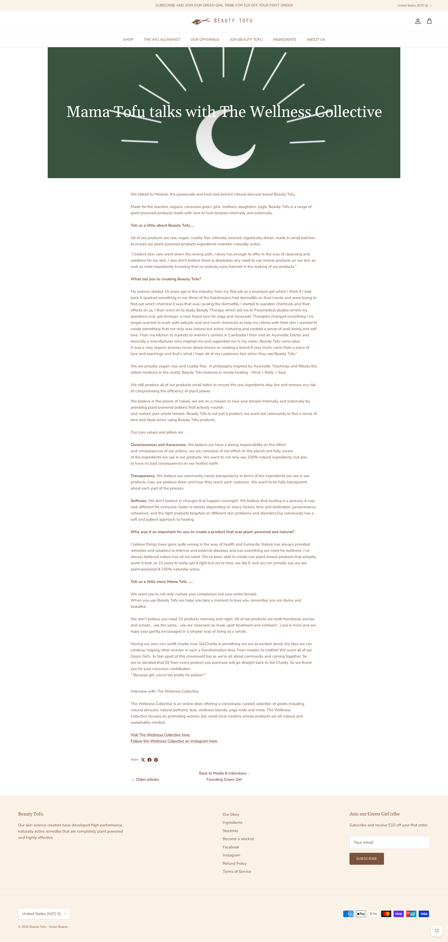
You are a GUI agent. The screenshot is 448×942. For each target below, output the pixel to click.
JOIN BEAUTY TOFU (246, 39)
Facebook (231, 847)
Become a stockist (238, 838)
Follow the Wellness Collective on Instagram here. (174, 741)
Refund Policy (235, 863)
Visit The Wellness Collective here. (160, 734)
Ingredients (232, 822)
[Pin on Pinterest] (156, 760)
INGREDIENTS (284, 39)
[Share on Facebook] (149, 760)
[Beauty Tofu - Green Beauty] (224, 21)
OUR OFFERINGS (205, 39)
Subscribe (366, 858)
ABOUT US (316, 39)
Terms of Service (237, 871)
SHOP (128, 39)
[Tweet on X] (143, 760)
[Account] (417, 21)
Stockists (230, 830)
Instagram (231, 855)
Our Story (231, 814)
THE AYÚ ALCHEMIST (162, 39)
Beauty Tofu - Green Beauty (48, 927)
